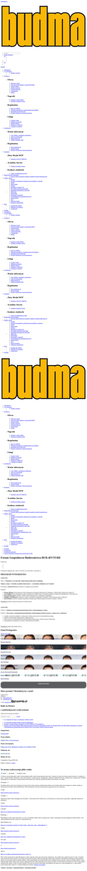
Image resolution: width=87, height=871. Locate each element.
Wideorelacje (29, 722)
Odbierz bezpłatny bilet (17, 140)
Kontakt (6, 210)
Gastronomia (14, 91)
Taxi (12, 199)
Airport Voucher (39, 727)
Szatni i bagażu (15, 148)
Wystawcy (7, 76)
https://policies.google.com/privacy (10, 792)
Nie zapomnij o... (40, 724)
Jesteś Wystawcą (14, 724)
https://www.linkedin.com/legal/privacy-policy (13, 812)
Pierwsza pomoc (15, 201)
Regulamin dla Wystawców (18, 111)
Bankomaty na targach (17, 195)
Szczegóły (11, 773)
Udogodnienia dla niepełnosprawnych (21, 196)
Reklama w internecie (17, 125)
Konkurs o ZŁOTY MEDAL (19, 159)
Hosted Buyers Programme (11, 175)
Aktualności (7, 70)
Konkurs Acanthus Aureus (18, 101)
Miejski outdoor (15, 123)
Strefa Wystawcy (8, 55)
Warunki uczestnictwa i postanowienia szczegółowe (25, 110)
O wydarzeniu (8, 71)
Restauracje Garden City (17, 187)
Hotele (12, 92)
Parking (13, 185)
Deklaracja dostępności (17, 202)
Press (5, 204)
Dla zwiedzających (16, 147)
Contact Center (15, 120)
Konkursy (6, 152)
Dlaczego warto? (15, 83)
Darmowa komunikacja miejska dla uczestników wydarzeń (26, 181)
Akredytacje (14, 209)
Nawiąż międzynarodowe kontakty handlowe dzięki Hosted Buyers (29, 176)
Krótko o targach (15, 73)
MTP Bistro (14, 193)
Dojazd (13, 179)
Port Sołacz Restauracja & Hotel (19, 189)
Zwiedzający (7, 128)
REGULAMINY (15, 108)
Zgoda (4, 773)
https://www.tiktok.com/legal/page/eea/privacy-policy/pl (16, 854)
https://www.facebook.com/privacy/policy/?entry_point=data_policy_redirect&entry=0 (24, 825)
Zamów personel (15, 88)
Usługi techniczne (15, 89)
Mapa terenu (14, 184)
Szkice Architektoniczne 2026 (19, 173)
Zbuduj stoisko (15, 86)
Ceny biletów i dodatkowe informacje (21, 135)
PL (5, 56)
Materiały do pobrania (17, 207)
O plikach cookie (21, 773)
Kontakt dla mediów (16, 205)
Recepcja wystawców (33, 725)
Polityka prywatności (39, 864)
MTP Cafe (13, 192)
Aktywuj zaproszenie (16, 137)
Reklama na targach (16, 122)
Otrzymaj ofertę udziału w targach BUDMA (23, 85)
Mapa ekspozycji (15, 138)
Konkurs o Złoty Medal (17, 100)
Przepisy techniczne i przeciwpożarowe (21, 113)
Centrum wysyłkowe (16, 126)
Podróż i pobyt (8, 178)
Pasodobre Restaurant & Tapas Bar (20, 190)
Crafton (13, 763)
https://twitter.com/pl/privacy (8, 848)
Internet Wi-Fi (14, 198)
